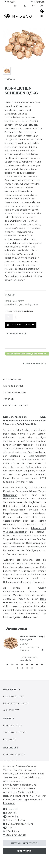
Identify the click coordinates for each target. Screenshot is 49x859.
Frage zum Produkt (15, 405)
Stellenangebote (14, 754)
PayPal (11, 827)
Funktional (13, 831)
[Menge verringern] (20, 317)
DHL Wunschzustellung (20, 824)
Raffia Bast (15, 546)
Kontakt (10, 2)
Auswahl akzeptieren (24, 843)
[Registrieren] (23, 6)
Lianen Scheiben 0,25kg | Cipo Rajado (32, 638)
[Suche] (32, 6)
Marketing (13, 816)
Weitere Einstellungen (14, 835)
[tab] (12, 379)
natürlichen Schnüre (34, 539)
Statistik (12, 813)
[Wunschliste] (41, 6)
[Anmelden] (13, 6)
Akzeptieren (24, 851)
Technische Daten (14, 392)
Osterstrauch (10, 495)
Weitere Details (13, 386)
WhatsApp (38, 2)
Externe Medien (16, 820)
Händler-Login (12, 725)
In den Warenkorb (22, 325)
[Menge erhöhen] (15, 317)
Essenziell (13, 809)
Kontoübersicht (13, 696)
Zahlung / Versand (15, 732)
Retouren (9, 739)
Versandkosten (27, 311)
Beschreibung (12, 379)
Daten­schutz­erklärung (15, 799)
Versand (8, 399)
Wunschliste (18, 333)
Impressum (9, 803)
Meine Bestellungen (16, 703)
